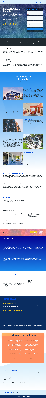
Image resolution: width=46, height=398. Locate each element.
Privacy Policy (36, 392)
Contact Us (33, 392)
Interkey (24, 396)
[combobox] (27, 14)
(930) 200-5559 (39, 2)
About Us (30, 392)
